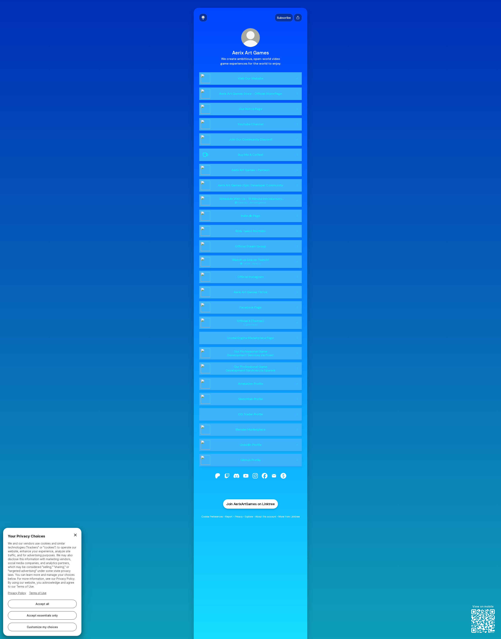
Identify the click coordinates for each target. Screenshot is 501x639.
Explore (249, 516)
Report (228, 516)
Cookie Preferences (212, 516)
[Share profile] (298, 18)
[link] (217, 475)
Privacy (238, 516)
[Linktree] (203, 18)
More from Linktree (289, 516)
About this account (265, 516)
